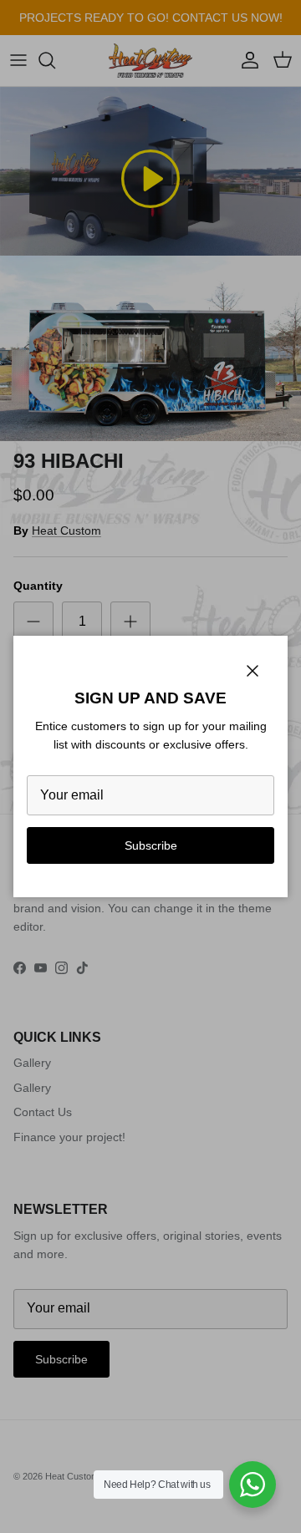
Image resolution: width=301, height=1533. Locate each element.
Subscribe (151, 845)
